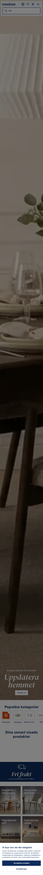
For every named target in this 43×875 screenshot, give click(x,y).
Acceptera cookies (22, 863)
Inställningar (21, 869)
